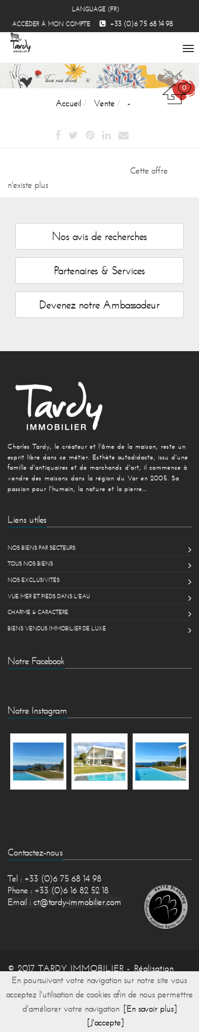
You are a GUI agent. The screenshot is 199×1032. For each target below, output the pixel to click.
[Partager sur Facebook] (58, 135)
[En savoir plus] (150, 1008)
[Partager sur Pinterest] (90, 135)
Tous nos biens (30, 563)
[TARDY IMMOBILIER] (99, 405)
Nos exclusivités (34, 579)
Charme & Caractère (38, 612)
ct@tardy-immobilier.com (77, 901)
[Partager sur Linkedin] (106, 135)
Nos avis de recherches (99, 236)
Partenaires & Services (99, 270)
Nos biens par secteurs (42, 547)
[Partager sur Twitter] (73, 135)
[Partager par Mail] (123, 135)
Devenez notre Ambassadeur (99, 304)
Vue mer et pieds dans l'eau (49, 596)
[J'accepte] (105, 1022)
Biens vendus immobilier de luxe (57, 628)
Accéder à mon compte (51, 24)
